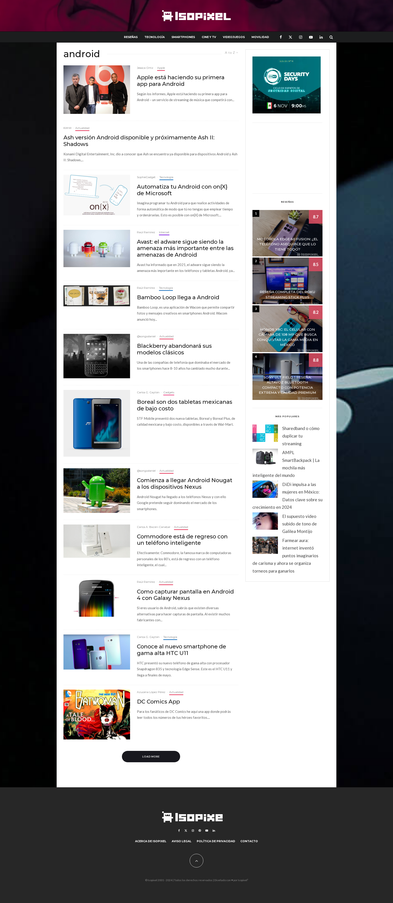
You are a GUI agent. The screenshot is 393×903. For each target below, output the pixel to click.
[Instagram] (301, 37)
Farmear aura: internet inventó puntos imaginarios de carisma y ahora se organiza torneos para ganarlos (285, 555)
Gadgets (168, 392)
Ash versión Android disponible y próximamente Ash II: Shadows (138, 140)
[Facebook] (280, 37)
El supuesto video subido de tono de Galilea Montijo (299, 524)
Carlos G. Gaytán (148, 392)
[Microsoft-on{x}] (96, 195)
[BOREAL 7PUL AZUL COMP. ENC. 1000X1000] (96, 423)
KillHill (67, 128)
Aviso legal (181, 841)
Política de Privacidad (216, 841)
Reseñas (131, 37)
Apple (161, 67)
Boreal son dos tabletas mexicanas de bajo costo (184, 405)
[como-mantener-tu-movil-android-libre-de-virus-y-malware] (96, 248)
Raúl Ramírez (146, 232)
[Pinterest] (199, 830)
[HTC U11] (96, 651)
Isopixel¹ (243, 880)
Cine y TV (209, 37)
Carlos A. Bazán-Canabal (153, 527)
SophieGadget (146, 177)
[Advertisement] (287, 158)
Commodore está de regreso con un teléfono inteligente (182, 539)
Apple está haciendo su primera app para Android (180, 80)
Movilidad (260, 37)
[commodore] (96, 541)
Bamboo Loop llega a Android (178, 297)
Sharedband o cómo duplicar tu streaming (301, 436)
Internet (164, 232)
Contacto (249, 841)
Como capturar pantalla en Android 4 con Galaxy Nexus (185, 594)
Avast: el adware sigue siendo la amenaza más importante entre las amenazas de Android (185, 248)
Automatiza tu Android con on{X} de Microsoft (182, 190)
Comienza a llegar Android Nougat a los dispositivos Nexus (184, 483)
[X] (290, 37)
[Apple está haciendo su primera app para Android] (96, 89)
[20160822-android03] (96, 490)
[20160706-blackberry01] (96, 356)
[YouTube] (311, 37)
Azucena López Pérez (151, 692)
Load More (151, 756)
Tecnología (154, 37)
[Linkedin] (321, 37)
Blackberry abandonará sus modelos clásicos (174, 349)
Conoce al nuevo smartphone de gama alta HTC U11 (181, 649)
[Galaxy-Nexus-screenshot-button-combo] (96, 598)
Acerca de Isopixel (150, 841)
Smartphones (183, 37)
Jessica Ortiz (145, 67)
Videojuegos (234, 37)
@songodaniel (146, 336)
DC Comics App (158, 701)
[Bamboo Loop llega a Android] (96, 296)
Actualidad (82, 128)
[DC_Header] (96, 714)
